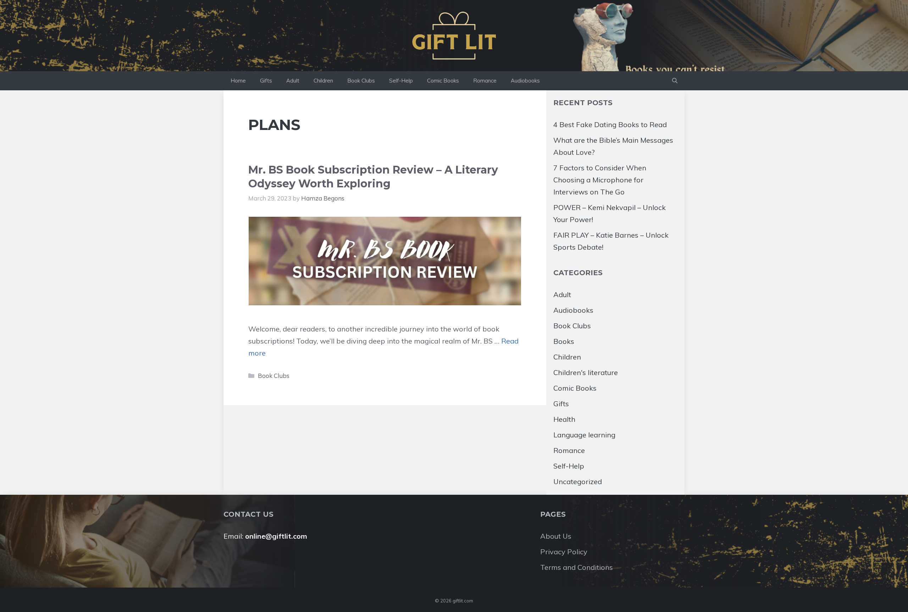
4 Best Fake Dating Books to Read (610, 124)
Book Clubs (361, 80)
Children (323, 80)
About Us (555, 536)
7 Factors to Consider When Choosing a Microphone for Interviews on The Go (599, 179)
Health (564, 419)
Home (238, 80)
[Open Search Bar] (675, 80)
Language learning (584, 434)
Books (563, 341)
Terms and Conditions (576, 567)
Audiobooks (525, 80)
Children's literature (585, 372)
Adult (292, 80)
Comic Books (443, 80)
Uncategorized (577, 481)
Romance (485, 80)
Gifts (266, 80)
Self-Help (401, 80)
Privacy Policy (563, 551)
